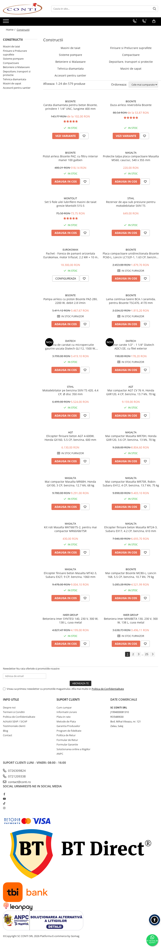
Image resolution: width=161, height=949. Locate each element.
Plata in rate (63, 716)
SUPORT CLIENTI (68, 699)
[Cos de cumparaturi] (154, 21)
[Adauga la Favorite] (84, 136)
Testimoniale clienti (14, 726)
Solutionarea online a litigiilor (73, 749)
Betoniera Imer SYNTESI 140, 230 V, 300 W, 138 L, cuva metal (70, 620)
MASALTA (130, 152)
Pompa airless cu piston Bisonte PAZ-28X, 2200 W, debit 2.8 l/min (70, 301)
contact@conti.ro (19, 782)
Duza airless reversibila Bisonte (131, 105)
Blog (5, 730)
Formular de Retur (67, 740)
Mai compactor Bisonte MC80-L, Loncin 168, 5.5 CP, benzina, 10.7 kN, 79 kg (130, 575)
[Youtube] (4, 799)
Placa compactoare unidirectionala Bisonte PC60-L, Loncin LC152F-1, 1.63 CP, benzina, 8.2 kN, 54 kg (131, 255)
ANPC (60, 753)
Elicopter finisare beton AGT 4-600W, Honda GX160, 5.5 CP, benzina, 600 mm (70, 438)
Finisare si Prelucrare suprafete (131, 48)
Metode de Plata (66, 721)
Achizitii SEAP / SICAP (15, 721)
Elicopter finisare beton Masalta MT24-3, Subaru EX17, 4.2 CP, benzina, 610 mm (130, 529)
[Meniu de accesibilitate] (154, 919)
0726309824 (16, 771)
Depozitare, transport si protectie (131, 62)
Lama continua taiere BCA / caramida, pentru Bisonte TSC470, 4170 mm (131, 301)
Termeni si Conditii (14, 712)
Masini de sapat (12, 83)
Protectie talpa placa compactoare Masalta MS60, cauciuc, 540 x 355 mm (131, 158)
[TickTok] (4, 803)
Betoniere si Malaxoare (16, 67)
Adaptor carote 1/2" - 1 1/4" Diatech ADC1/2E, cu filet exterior (130, 346)
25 (146, 654)
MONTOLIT (70, 198)
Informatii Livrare (67, 712)
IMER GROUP (70, 615)
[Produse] (6, 22)
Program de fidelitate (69, 730)
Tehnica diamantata (14, 79)
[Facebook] (4, 794)
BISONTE (70, 101)
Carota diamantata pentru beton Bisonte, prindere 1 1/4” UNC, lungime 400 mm (70, 107)
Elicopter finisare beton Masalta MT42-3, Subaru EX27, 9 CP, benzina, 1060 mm (70, 575)
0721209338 (16, 776)
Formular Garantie (67, 744)
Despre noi (9, 707)
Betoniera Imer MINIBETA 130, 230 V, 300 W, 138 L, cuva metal (131, 620)
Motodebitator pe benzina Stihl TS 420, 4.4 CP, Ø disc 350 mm (70, 392)
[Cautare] (154, 9)
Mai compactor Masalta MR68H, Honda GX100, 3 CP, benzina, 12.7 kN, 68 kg (70, 483)
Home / (11, 29)
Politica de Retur (66, 735)
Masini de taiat (11, 46)
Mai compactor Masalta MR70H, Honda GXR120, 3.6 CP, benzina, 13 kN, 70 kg (130, 438)
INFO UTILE (11, 699)
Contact (7, 735)
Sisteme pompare (13, 58)
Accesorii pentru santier (16, 87)
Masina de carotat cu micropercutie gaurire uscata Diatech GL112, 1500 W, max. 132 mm (70, 346)
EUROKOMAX (70, 249)
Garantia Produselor (68, 726)
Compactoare (11, 63)
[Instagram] (4, 808)
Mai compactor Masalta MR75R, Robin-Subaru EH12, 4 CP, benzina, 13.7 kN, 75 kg (131, 483)
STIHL (130, 198)
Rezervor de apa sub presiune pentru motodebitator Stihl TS (131, 204)
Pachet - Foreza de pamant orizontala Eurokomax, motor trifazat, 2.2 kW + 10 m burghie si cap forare (70, 255)
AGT (130, 386)
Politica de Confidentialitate (108, 689)
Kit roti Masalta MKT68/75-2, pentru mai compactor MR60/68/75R (70, 529)
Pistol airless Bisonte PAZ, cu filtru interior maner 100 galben (70, 158)
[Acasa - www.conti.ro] (22, 8)
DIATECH (70, 341)
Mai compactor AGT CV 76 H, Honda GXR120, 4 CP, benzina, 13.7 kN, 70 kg (131, 392)
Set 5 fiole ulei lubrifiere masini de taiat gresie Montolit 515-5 (70, 204)
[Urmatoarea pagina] (152, 654)
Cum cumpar (64, 707)
